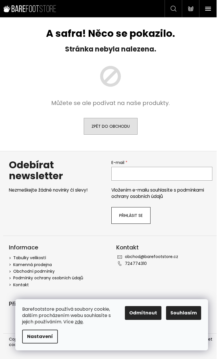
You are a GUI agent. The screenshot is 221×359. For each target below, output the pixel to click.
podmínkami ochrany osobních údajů (157, 193)
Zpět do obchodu (111, 126)
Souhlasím (183, 313)
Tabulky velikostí (29, 258)
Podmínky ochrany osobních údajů (48, 278)
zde (79, 321)
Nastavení (40, 336)
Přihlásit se (131, 215)
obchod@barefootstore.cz (151, 256)
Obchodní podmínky (34, 271)
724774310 (136, 263)
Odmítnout (143, 313)
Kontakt (21, 285)
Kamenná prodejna (32, 265)
